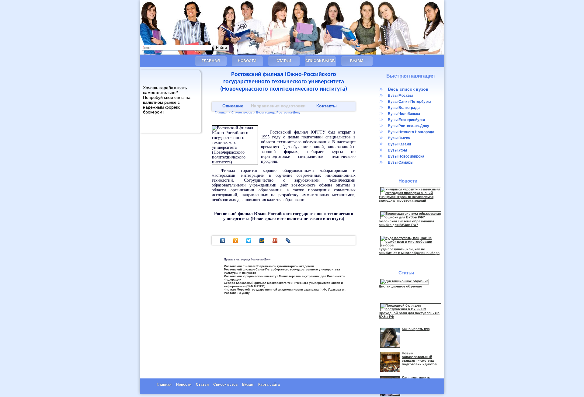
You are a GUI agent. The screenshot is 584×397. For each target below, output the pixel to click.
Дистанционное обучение (400, 286)
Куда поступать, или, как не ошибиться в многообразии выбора (409, 251)
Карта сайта (269, 384)
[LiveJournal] (288, 241)
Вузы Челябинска (404, 114)
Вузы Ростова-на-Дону (408, 126)
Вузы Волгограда (404, 108)
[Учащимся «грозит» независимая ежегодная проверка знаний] (410, 193)
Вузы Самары (400, 162)
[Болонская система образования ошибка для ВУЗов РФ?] (410, 217)
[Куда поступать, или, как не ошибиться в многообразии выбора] (410, 245)
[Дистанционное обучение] (404, 281)
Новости (247, 61)
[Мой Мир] (262, 241)
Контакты (326, 105)
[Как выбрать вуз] (390, 346)
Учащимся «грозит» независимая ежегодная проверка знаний (406, 198)
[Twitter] (249, 241)
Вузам (356, 61)
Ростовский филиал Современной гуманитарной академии (269, 266)
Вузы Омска (399, 138)
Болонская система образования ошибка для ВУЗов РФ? (406, 223)
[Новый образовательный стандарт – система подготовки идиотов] (390, 371)
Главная (211, 61)
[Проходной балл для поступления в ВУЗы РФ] (410, 309)
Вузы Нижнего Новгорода (411, 132)
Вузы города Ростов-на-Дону (278, 112)
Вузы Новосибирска (406, 156)
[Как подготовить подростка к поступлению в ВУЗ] (390, 395)
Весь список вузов (408, 89)
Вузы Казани (399, 144)
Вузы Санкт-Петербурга (409, 101)
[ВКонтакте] (223, 241)
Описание (232, 105)
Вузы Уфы (397, 150)
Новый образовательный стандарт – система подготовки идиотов (419, 358)
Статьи (283, 61)
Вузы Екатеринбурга (406, 120)
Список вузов (320, 61)
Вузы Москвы (400, 95)
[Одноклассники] (236, 241)
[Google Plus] (275, 241)
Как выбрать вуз (415, 329)
